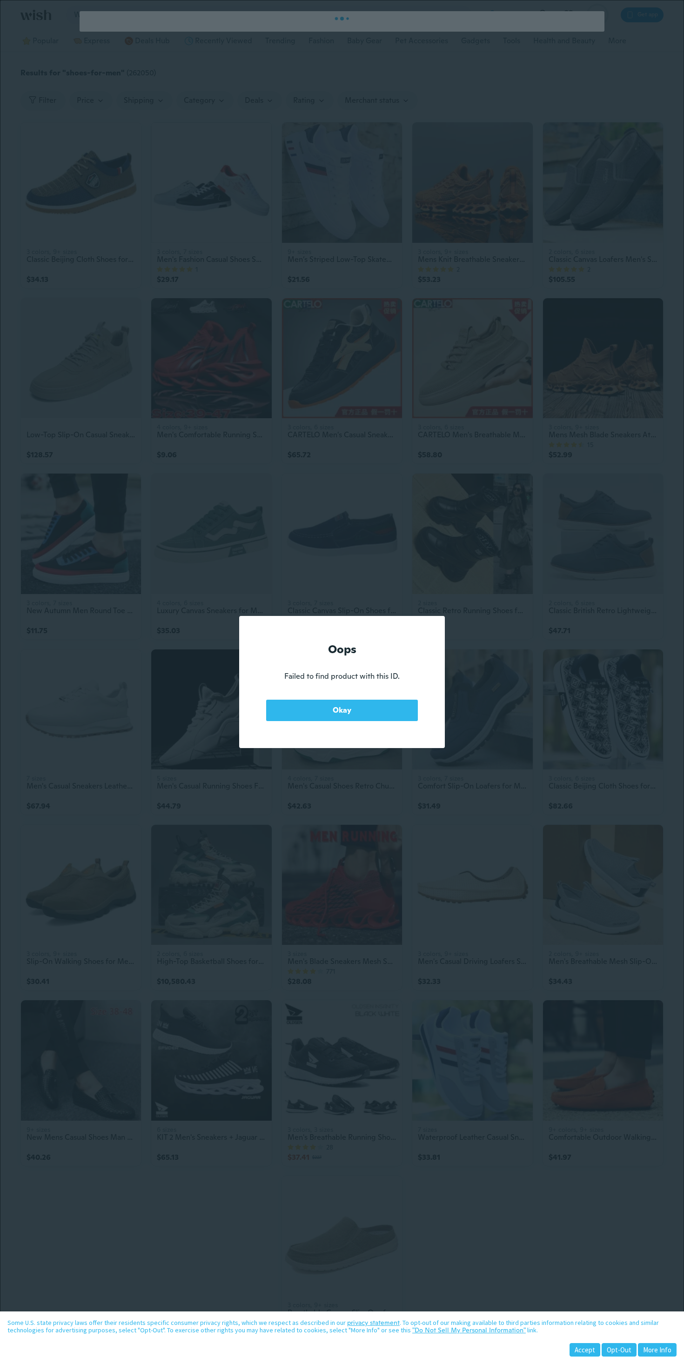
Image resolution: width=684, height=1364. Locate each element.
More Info (657, 1349)
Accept (585, 1349)
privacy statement (373, 1322)
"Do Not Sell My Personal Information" (469, 1330)
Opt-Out (619, 1349)
